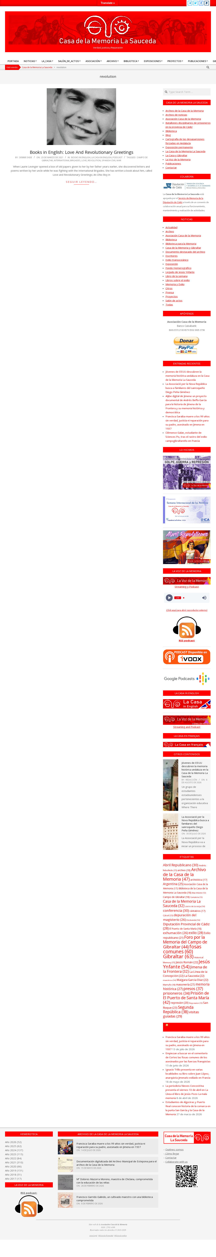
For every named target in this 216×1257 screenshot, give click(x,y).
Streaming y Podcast (187, 586)
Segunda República (178, 1009)
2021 (13, 1162)
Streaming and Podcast (186, 727)
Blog (168, 135)
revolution (94, 160)
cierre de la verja (195, 906)
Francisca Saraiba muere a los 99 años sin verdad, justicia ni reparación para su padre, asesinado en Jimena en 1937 (110, 1145)
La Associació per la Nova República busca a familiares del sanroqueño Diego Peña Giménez (186, 388)
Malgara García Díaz (192, 980)
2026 (13, 1142)
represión (179, 1003)
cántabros (198, 910)
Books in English (80, 157)
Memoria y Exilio (175, 284)
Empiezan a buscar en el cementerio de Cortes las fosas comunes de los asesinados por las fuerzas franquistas (188, 1057)
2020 (13, 1166)
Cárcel (168, 915)
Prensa (170, 292)
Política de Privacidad (105, 1235)
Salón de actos (174, 300)
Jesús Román (187, 962)
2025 (13, 1146)
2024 (13, 1150)
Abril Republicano (180, 865)
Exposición (172, 264)
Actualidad (171, 227)
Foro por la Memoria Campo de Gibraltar (188, 1027)
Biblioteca (171, 131)
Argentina (173, 884)
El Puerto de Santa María (185, 928)
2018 (13, 1174)
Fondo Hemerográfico (178, 268)
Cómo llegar (172, 1153)
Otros (169, 288)
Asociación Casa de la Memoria (183, 118)
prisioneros (176, 993)
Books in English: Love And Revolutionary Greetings (81, 152)
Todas (169, 304)
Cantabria (196, 897)
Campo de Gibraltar (176, 897)
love (84, 160)
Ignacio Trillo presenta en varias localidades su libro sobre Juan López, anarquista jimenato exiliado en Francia (188, 1073)
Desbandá (193, 920)
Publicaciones (173, 163)
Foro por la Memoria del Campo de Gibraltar (185, 942)
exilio (196, 932)
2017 (13, 1178)
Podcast (117, 157)
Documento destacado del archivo (185, 251)
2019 (13, 1170)
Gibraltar (178, 956)
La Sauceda (194, 976)
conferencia (176, 910)
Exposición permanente (179, 147)
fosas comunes (182, 949)
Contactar (171, 167)
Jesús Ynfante (186, 964)
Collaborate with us (176, 1161)
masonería (185, 984)
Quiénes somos (174, 1149)
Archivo (170, 231)
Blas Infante (199, 893)
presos (193, 988)
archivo (184, 870)
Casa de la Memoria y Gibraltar (183, 247)
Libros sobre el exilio (178, 280)
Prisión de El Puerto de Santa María (186, 997)
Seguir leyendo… (81, 181)
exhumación (175, 933)
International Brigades (67, 160)
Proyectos (172, 296)
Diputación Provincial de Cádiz (186, 926)
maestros (169, 980)
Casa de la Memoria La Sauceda (182, 903)
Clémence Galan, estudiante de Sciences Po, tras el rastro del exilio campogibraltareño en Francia (186, 436)
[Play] (169, 598)
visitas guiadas (181, 1014)
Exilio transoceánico (177, 260)
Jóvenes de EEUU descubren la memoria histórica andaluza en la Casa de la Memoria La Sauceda (187, 375)
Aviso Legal (93, 1235)
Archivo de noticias (176, 114)
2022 (13, 1158)
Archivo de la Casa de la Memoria (185, 110)
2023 (13, 1154)
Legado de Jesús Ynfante (180, 272)
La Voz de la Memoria (178, 159)
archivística (198, 879)
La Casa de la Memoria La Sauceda (185, 151)
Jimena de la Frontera (185, 969)
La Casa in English (101, 157)
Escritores (172, 255)
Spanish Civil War (111, 160)
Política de (120, 1235)
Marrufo (169, 984)
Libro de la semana (176, 276)
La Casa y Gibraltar (176, 155)
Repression (195, 1003)
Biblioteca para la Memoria (181, 243)
